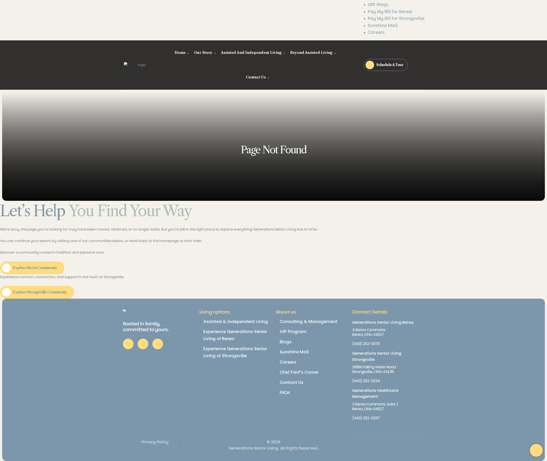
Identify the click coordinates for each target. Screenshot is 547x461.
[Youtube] (157, 344)
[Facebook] (128, 344)
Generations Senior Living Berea (382, 322)
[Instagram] (143, 344)
